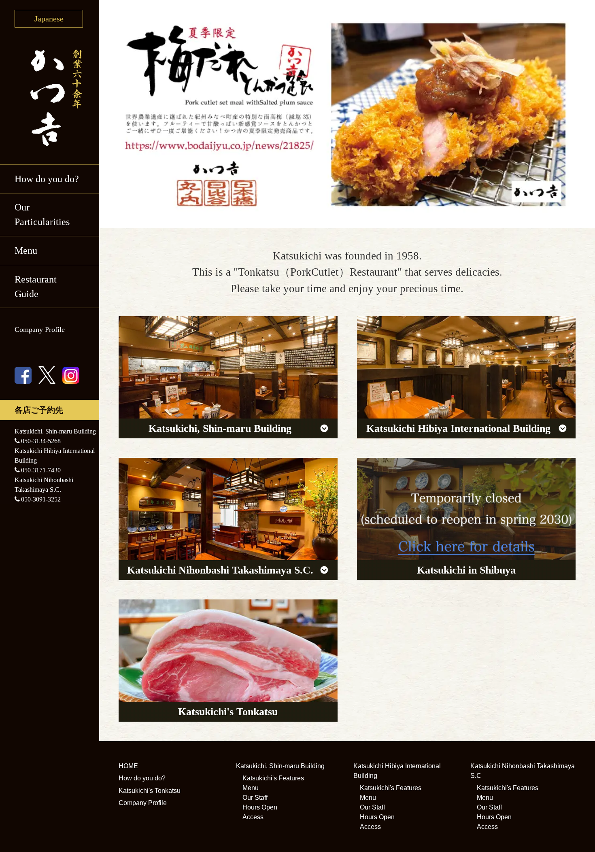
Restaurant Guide (36, 286)
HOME (128, 766)
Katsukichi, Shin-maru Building (280, 766)
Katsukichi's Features (273, 778)
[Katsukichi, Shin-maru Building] (228, 377)
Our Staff (255, 797)
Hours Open (259, 807)
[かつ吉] (49, 96)
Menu (250, 787)
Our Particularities (42, 214)
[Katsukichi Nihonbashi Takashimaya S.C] (228, 519)
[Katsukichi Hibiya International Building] (466, 377)
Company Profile (40, 329)
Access (253, 817)
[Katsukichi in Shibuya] (466, 519)
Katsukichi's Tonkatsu (150, 790)
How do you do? (47, 179)
